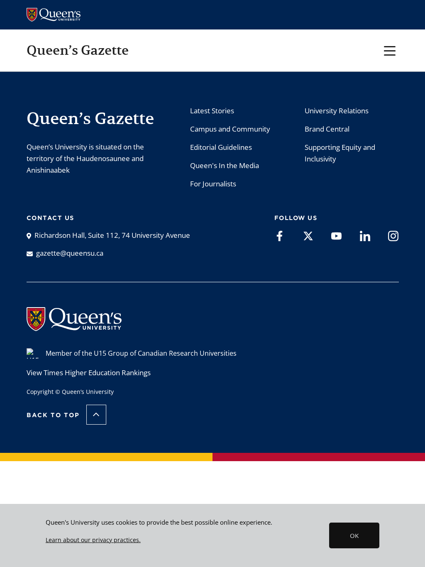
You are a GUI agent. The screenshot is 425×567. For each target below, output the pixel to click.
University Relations (337, 110)
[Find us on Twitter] (308, 235)
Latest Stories (212, 110)
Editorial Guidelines (221, 147)
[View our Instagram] (393, 235)
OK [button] (354, 535)
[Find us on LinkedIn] (365, 235)
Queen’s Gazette (78, 50)
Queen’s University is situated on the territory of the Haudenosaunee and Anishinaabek (85, 158)
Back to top (53, 415)
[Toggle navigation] (390, 50)
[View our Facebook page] (279, 235)
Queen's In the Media (224, 165)
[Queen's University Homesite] (74, 327)
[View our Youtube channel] (336, 235)
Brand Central (327, 129)
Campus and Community (230, 129)
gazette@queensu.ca (69, 253)
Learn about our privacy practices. (93, 540)
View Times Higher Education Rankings (89, 372)
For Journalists (213, 183)
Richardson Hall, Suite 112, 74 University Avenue (112, 235)
